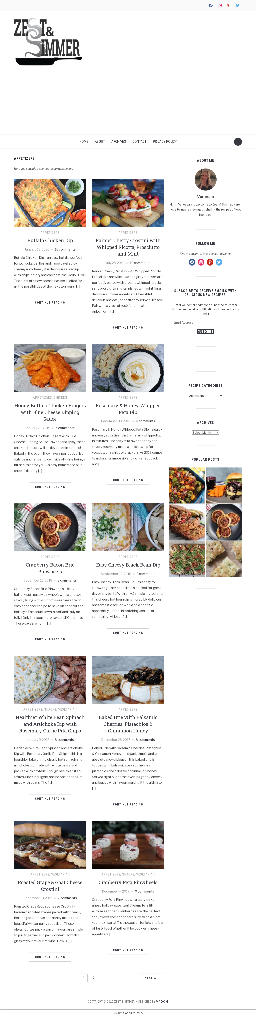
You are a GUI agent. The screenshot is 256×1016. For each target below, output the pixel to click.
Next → (151, 978)
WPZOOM (162, 1001)
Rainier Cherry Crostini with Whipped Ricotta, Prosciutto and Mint (128, 247)
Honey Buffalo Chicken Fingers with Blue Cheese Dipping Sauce (50, 412)
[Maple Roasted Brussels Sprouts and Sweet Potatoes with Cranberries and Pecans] (187, 485)
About (100, 141)
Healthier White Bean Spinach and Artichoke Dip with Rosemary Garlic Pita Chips (50, 724)
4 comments (145, 421)
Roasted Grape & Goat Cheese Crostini (50, 885)
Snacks (50, 709)
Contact (139, 141)
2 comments (146, 574)
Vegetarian (67, 709)
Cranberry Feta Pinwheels (128, 882)
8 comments (67, 580)
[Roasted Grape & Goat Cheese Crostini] (50, 845)
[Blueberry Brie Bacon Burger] (224, 485)
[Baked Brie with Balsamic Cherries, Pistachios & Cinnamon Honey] (128, 680)
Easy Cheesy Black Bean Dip (128, 565)
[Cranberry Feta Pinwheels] (128, 845)
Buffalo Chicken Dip (50, 240)
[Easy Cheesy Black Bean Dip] (128, 527)
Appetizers (50, 233)
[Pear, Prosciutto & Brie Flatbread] (187, 559)
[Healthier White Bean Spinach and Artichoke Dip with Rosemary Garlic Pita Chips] (50, 680)
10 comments (65, 249)
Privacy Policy (165, 141)
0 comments (144, 891)
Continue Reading (50, 302)
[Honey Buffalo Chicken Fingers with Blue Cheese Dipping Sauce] (50, 368)
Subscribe (205, 331)
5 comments (65, 428)
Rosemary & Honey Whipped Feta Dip (128, 408)
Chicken (60, 397)
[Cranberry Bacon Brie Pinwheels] (50, 527)
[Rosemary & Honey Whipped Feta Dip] (128, 368)
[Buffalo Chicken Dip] (50, 203)
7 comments (67, 898)
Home (83, 141)
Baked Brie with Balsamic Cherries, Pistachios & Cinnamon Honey (128, 724)
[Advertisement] (128, 104)
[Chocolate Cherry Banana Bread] (187, 522)
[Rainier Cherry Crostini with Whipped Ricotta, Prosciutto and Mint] (128, 203)
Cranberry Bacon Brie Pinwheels (50, 568)
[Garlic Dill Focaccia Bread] (224, 559)
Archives (118, 141)
